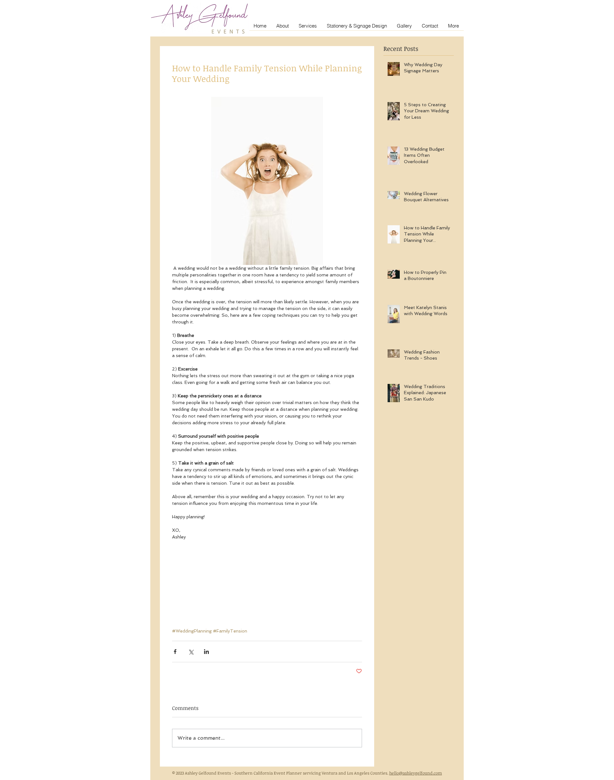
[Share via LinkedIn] (206, 652)
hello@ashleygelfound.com (415, 773)
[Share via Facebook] (175, 652)
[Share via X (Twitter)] (191, 652)
